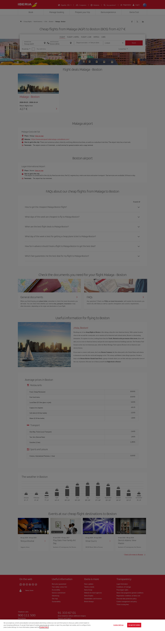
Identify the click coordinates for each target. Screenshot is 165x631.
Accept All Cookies (134, 625)
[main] (82, 625)
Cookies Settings (118, 625)
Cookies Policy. (44, 627)
